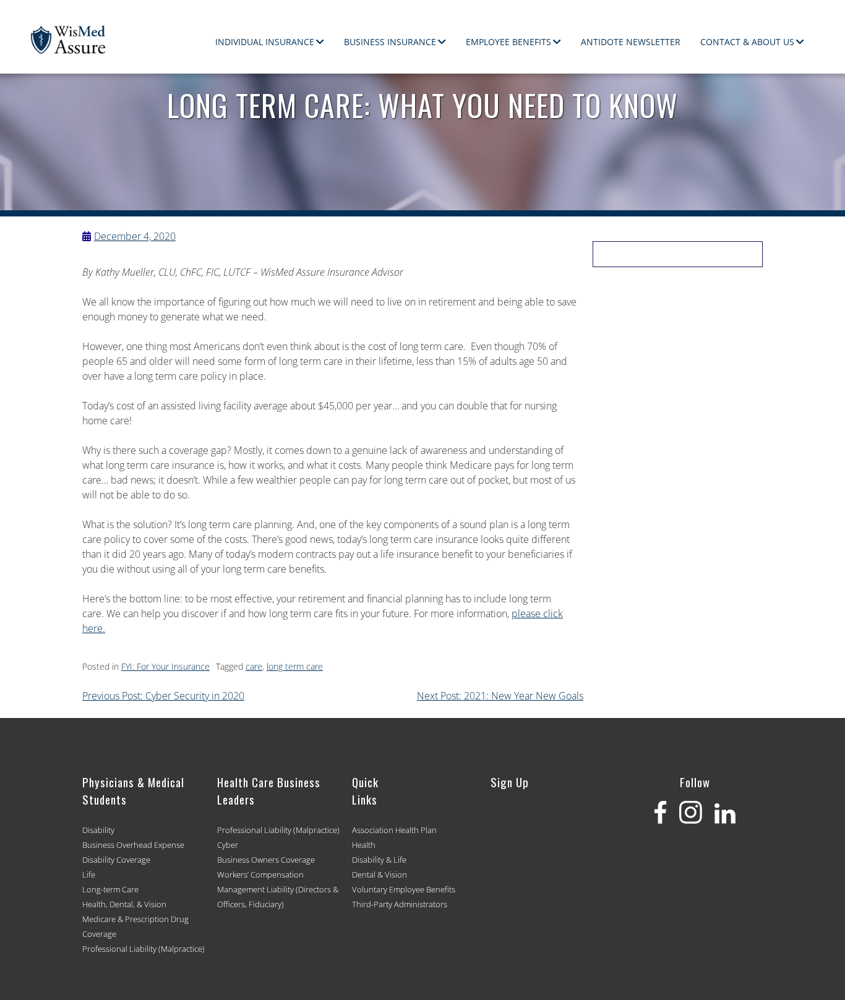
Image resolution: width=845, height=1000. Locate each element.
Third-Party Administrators (399, 904)
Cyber (227, 844)
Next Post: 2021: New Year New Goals (500, 696)
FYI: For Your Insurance (165, 666)
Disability (98, 829)
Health (363, 844)
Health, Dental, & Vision (124, 904)
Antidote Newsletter (630, 42)
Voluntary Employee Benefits (403, 889)
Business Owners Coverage (266, 859)
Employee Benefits (508, 42)
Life (88, 874)
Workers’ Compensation (260, 874)
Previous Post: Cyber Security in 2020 (163, 696)
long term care (295, 666)
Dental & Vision (379, 874)
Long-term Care (110, 889)
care (254, 666)
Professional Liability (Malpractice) (143, 948)
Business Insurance (390, 42)
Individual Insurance (264, 42)
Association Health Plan (394, 829)
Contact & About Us (747, 42)
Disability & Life (379, 859)
